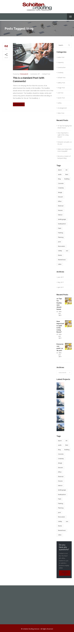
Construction (62, 67)
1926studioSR (24, 74)
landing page (62, 219)
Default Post (46, 74)
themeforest (62, 260)
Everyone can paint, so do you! (65, 143)
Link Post (60, 93)
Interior (60, 215)
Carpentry (61, 62)
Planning (60, 237)
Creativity (60, 72)
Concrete (61, 183)
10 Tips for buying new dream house (65, 127)
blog (59, 179)
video (59, 264)
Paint (59, 228)
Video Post (61, 113)
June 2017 (61, 277)
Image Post (61, 88)
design (60, 192)
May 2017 (61, 282)
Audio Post (61, 57)
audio (60, 174)
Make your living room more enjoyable (64, 150)
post (59, 242)
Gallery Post (61, 83)
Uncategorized (62, 108)
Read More (19, 104)
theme (60, 255)
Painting (60, 233)
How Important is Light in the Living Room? (63, 135)
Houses (60, 210)
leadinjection (62, 224)
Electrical (60, 206)
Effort (59, 201)
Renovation (61, 246)
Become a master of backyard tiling (64, 157)
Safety (59, 103)
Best (66, 174)
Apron (60, 170)
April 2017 (61, 287)
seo (67, 251)
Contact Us (65, 573)
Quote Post (61, 98)
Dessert (60, 197)
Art (66, 170)
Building (66, 179)
